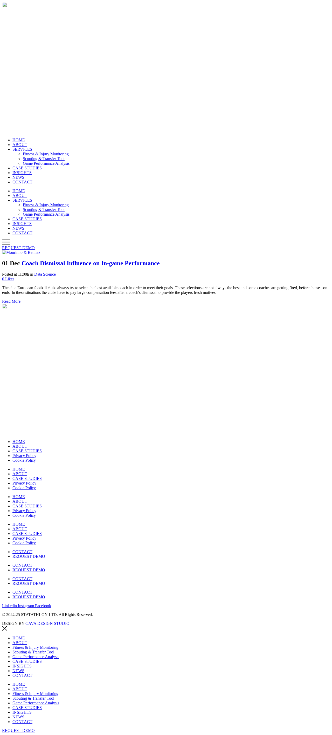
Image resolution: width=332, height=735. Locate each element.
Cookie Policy (24, 460)
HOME (18, 140)
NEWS (18, 177)
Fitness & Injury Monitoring (46, 154)
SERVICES (22, 149)
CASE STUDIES (27, 168)
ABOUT (19, 144)
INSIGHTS (22, 172)
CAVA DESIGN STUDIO (47, 623)
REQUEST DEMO (28, 556)
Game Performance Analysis (46, 163)
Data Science (45, 274)
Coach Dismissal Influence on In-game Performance (91, 263)
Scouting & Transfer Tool (44, 158)
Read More (11, 301)
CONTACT (22, 182)
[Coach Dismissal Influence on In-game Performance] (21, 252)
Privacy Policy (24, 455)
